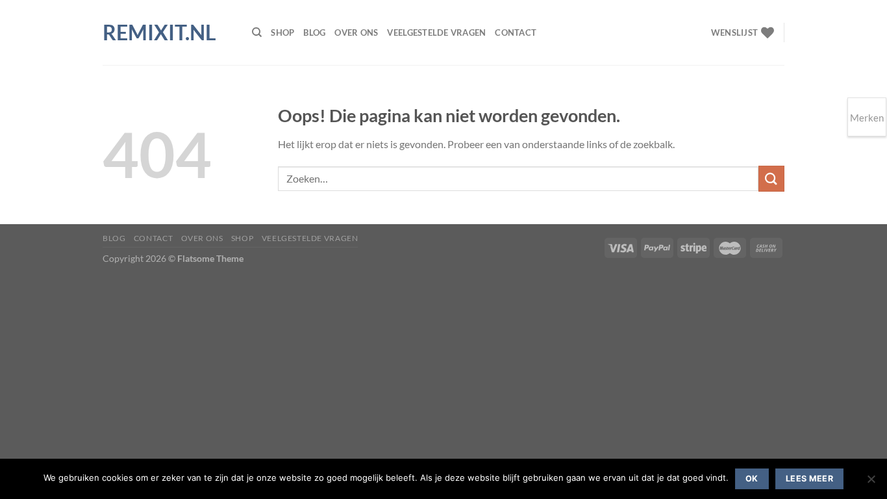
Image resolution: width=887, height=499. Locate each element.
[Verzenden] (771, 178)
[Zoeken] (257, 32)
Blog (314, 32)
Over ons (356, 32)
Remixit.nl (159, 32)
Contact (515, 32)
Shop (282, 32)
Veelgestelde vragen (436, 32)
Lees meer (809, 478)
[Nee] (870, 482)
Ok (751, 478)
